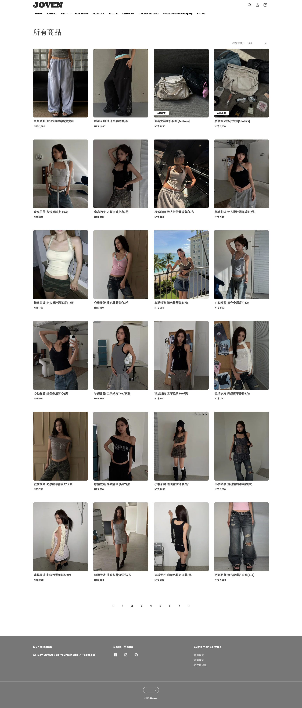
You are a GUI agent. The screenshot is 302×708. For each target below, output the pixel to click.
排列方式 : (238, 43)
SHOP (64, 13)
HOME (38, 13)
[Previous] (113, 606)
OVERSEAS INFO (149, 13)
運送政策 (199, 660)
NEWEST (52, 13)
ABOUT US (128, 13)
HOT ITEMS (82, 13)
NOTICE (113, 13)
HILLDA (201, 13)
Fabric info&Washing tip (178, 13)
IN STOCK (99, 13)
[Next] (189, 606)
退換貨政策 (200, 665)
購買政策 (199, 655)
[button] (250, 5)
